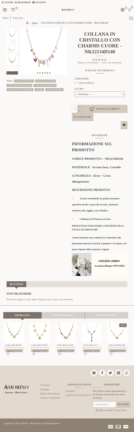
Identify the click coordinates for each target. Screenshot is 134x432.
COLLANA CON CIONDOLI (20, 89)
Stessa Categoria (106, 315)
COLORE (79, 89)
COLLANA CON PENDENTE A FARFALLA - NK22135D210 (66, 345)
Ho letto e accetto (111, 410)
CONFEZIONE (81, 79)
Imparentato (22, 315)
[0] (13, 10)
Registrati (42, 299)
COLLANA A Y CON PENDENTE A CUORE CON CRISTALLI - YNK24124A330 (92, 345)
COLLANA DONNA (24, 81)
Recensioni (16, 284)
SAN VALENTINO (54, 89)
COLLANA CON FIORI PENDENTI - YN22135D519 (40, 345)
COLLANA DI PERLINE (45, 85)
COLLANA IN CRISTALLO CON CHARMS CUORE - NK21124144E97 (118, 345)
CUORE (39, 89)
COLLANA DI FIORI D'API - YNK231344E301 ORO (14, 345)
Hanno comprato (63, 315)
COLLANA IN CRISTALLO (19, 85)
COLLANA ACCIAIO (45, 81)
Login (28, 299)
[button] (37, 72)
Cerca (34, 23)
